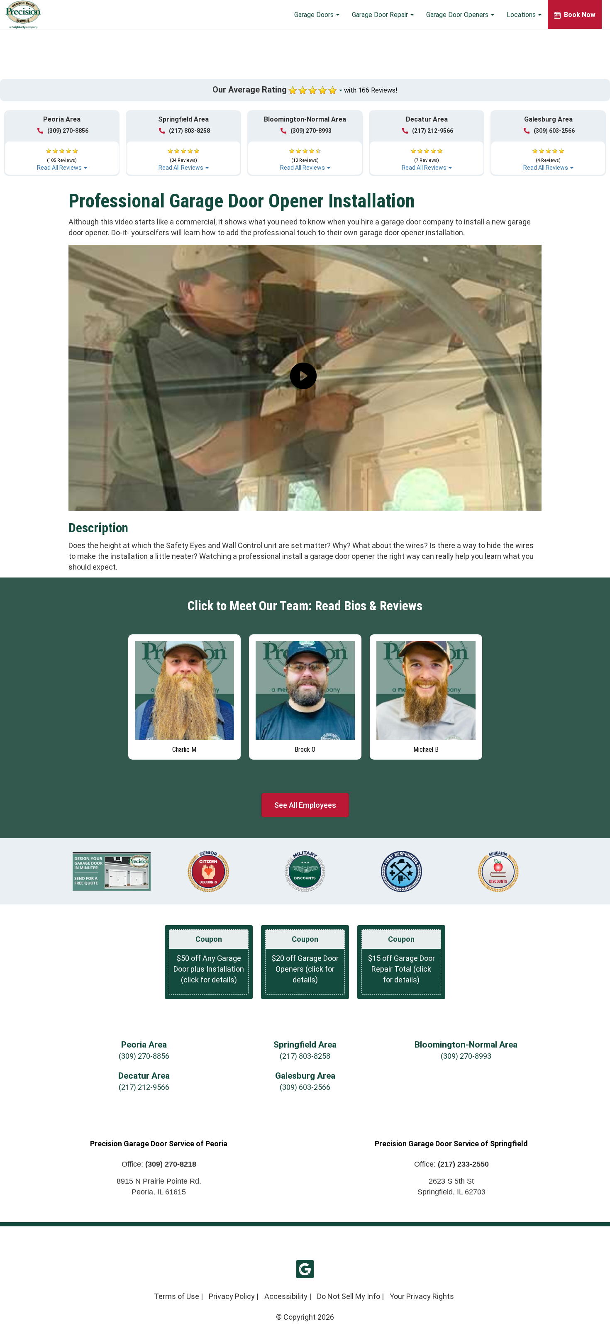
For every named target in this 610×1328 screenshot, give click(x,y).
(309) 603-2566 (554, 130)
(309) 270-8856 (67, 130)
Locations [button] (522, 15)
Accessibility (285, 1296)
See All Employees (305, 805)
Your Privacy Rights (422, 1296)
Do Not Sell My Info (348, 1296)
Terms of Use (176, 1296)
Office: (159, 1164)
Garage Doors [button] (314, 15)
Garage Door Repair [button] (381, 15)
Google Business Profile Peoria (305, 1269)
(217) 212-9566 (432, 130)
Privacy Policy (232, 1296)
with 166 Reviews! (371, 90)
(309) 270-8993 (311, 130)
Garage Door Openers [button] (458, 15)
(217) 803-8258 (189, 130)
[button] (62, 155)
